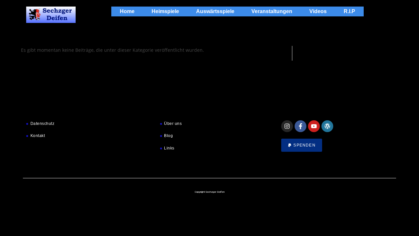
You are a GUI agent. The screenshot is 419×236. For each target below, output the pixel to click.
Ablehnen (325, 209)
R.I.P (349, 11)
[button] (406, 152)
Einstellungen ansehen (380, 209)
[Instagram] (287, 126)
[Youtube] (314, 126)
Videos (318, 11)
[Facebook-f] (300, 126)
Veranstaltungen (271, 11)
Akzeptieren (274, 209)
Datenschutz (306, 224)
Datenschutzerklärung (341, 224)
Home (127, 11)
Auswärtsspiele (215, 11)
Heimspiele (165, 11)
